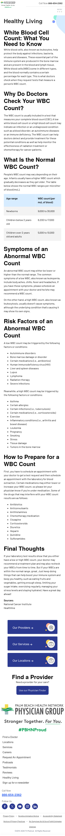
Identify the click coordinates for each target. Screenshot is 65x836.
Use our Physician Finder (32, 690)
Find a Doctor (10, 737)
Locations (8, 742)
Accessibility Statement (52, 816)
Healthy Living (11, 777)
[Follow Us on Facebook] (5, 806)
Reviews (7, 772)
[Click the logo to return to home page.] (8, 4)
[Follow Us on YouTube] (20, 806)
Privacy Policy (8, 816)
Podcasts (8, 762)
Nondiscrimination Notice (28, 816)
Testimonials (10, 767)
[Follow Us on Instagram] (27, 806)
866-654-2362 (55, 3)
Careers (7, 752)
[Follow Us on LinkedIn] (35, 806)
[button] (59, 10)
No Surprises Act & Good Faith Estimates (45, 821)
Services (7, 747)
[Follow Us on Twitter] (12, 806)
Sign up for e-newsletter (16, 782)
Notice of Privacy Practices (14, 821)
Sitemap (32, 827)
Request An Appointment (17, 757)
